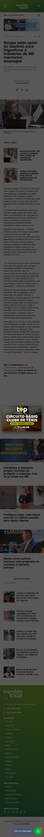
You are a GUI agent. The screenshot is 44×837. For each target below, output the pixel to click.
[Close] (41, 406)
